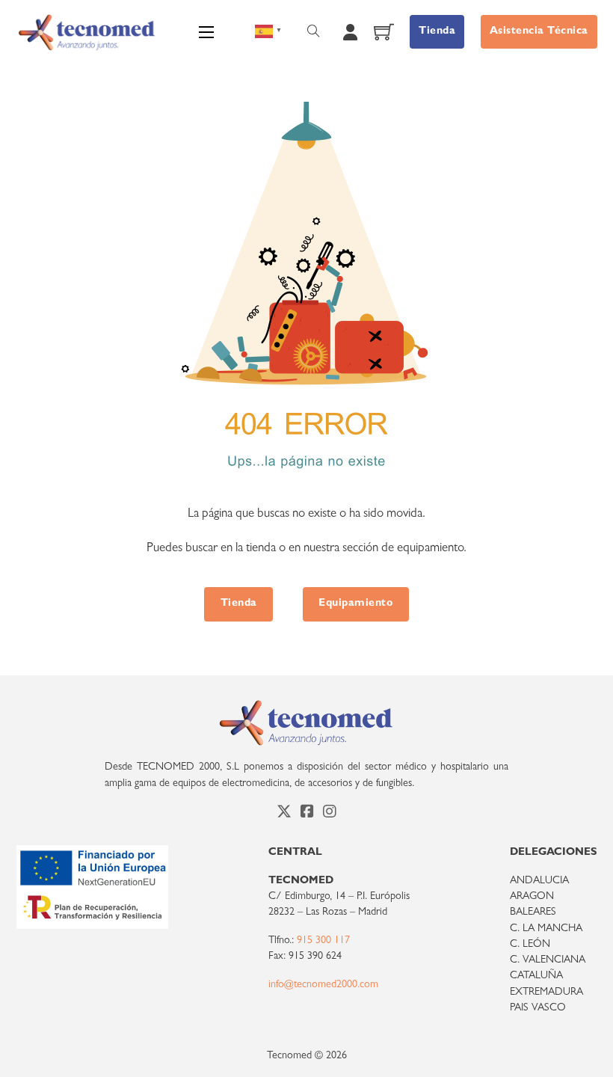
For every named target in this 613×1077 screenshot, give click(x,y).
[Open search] (313, 32)
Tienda (437, 31)
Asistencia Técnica (539, 31)
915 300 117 (323, 941)
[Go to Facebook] (307, 813)
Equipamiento (355, 604)
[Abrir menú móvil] (206, 32)
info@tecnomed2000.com (323, 985)
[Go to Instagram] (329, 813)
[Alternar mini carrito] (384, 32)
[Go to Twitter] (284, 813)
